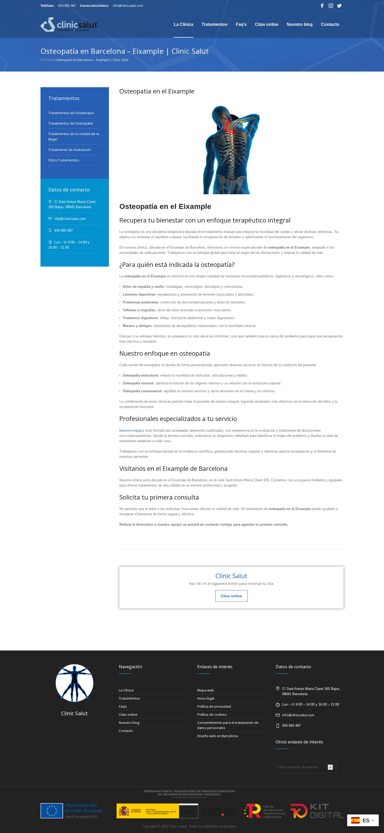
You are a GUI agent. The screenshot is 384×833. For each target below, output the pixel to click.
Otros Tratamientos (63, 160)
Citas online (128, 714)
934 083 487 (67, 5)
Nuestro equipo (131, 430)
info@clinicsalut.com (128, 5)
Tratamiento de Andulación (69, 149)
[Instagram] (331, 6)
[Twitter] (339, 6)
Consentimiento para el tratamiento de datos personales (228, 725)
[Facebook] (322, 6)
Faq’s (123, 706)
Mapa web (205, 690)
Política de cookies (211, 714)
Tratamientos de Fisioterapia (71, 112)
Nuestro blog (129, 722)
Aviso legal (205, 698)
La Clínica (126, 690)
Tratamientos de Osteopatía (70, 123)
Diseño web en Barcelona (217, 736)
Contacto (126, 730)
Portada (46, 60)
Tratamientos (129, 698)
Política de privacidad (214, 706)
